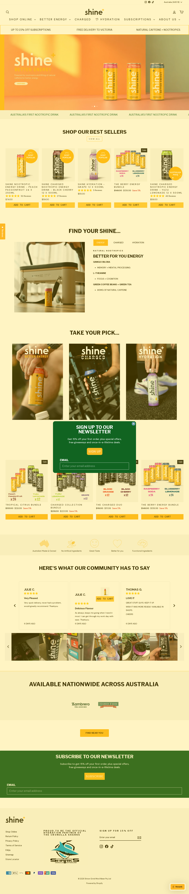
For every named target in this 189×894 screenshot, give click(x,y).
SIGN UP (94, 451)
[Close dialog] (133, 423)
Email (64, 460)
